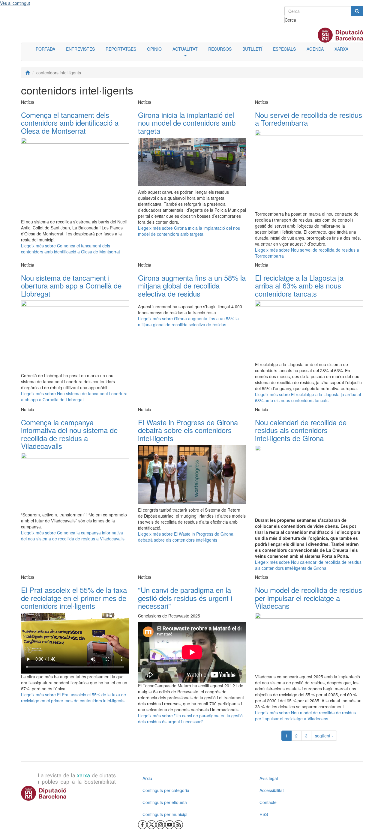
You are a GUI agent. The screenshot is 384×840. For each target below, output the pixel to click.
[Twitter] (151, 824)
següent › (324, 736)
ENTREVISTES (80, 49)
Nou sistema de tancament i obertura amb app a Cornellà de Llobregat (71, 285)
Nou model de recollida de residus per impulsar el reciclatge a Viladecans (308, 597)
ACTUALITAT (185, 49)
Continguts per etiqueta (164, 802)
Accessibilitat (272, 790)
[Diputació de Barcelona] (75, 793)
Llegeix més (70, 249)
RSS (264, 814)
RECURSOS (220, 49)
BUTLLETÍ (252, 49)
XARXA (341, 49)
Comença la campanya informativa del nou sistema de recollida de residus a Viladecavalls (69, 434)
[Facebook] (142, 824)
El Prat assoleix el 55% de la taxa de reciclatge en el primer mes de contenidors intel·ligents (74, 597)
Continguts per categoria (165, 790)
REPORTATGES (121, 49)
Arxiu (147, 778)
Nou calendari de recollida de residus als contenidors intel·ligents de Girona (300, 430)
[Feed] (178, 824)
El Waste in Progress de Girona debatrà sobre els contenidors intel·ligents (188, 430)
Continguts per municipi (164, 814)
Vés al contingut (15, 3)
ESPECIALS (284, 49)
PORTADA (45, 49)
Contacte (268, 802)
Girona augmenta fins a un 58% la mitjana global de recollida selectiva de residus (192, 285)
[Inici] (28, 73)
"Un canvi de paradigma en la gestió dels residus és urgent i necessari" (185, 597)
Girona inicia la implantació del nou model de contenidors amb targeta (187, 122)
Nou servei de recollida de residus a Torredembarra (308, 118)
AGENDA (315, 49)
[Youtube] (169, 824)
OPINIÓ (154, 49)
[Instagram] (160, 824)
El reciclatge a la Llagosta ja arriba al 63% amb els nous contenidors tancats (299, 285)
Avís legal (269, 778)
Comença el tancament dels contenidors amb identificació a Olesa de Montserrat (69, 122)
